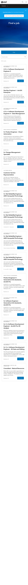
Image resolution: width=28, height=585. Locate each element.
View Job (20, 81)
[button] (25, 56)
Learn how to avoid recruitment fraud (14, 15)
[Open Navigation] (26, 2)
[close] (26, 10)
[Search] (22, 2)
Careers (4, 6)
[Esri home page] (4, 2)
